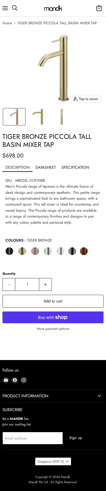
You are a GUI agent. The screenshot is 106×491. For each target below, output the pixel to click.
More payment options (53, 329)
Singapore (51, 461)
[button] (14, 116)
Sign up (75, 437)
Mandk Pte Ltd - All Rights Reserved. (53, 482)
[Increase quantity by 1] (45, 284)
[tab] (17, 168)
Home (7, 23)
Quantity (9, 273)
